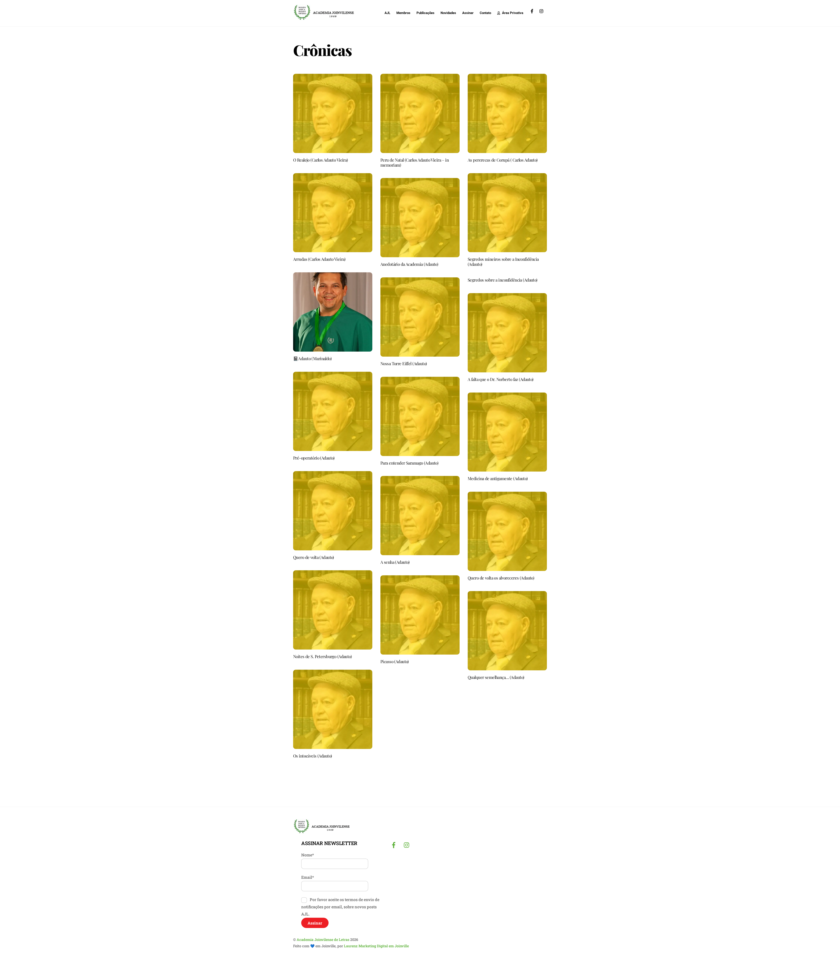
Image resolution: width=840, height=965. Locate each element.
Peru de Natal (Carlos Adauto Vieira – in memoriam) (414, 162)
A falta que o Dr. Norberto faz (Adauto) (501, 379)
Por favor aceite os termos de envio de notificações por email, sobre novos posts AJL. (340, 907)
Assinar (468, 13)
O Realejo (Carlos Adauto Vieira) (320, 160)
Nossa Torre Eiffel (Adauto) (403, 363)
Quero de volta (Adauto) (313, 557)
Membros (403, 13)
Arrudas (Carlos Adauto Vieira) (319, 259)
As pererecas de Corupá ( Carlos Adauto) (503, 160)
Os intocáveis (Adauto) (312, 756)
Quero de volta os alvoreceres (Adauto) (501, 578)
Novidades (448, 13)
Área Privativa (512, 13)
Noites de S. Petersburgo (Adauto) (322, 656)
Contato (485, 13)
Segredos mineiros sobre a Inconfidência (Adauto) (503, 261)
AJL (387, 13)
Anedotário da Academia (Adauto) (409, 264)
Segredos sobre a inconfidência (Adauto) (502, 280)
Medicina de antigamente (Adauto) (498, 478)
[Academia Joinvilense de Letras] (324, 18)
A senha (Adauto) (395, 562)
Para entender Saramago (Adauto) (409, 463)
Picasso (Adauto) (394, 661)
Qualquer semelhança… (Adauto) (496, 677)
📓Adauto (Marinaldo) (312, 358)
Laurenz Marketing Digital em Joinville (376, 946)
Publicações (425, 13)
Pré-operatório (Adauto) (314, 458)
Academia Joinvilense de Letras (323, 939)
